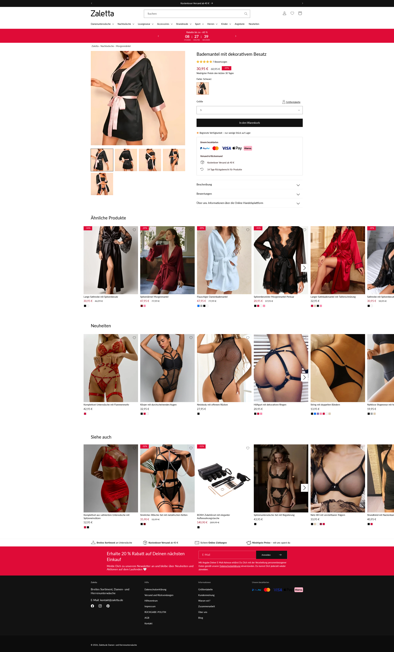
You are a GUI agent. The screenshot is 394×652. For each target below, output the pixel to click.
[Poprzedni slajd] (158, 35)
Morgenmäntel (123, 46)
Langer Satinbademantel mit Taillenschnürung (333, 296)
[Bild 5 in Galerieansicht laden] (102, 184)
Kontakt (148, 623)
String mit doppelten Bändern (325, 404)
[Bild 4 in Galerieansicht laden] (174, 160)
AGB (147, 617)
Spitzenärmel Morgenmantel (154, 296)
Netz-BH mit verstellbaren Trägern (328, 515)
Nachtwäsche (107, 46)
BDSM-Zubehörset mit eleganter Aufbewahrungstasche (213, 517)
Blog (200, 617)
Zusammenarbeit (206, 606)
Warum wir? (204, 600)
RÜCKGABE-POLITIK (155, 612)
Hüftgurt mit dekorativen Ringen (270, 404)
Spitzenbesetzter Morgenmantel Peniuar (274, 296)
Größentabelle (293, 102)
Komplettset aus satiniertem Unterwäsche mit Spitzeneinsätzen (106, 517)
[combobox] (197, 14)
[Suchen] (246, 14)
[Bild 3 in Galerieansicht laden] (150, 160)
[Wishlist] (292, 13)
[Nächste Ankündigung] (302, 3)
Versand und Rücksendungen (159, 595)
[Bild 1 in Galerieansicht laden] (102, 160)
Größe (200, 101)
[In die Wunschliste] (134, 230)
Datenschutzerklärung (230, 566)
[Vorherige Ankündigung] (91, 3)
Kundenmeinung (206, 595)
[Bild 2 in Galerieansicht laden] (126, 160)
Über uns (202, 612)
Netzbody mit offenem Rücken (212, 404)
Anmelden (266, 555)
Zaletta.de (103, 645)
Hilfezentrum (151, 600)
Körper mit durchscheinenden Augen (158, 404)
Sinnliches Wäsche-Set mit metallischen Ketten (163, 515)
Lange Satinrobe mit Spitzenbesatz (101, 296)
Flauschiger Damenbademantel (212, 296)
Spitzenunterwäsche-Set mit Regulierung (274, 515)
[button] (102, 23)
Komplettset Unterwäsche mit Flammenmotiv (106, 404)
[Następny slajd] (235, 35)
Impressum (150, 606)
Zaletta (95, 46)
